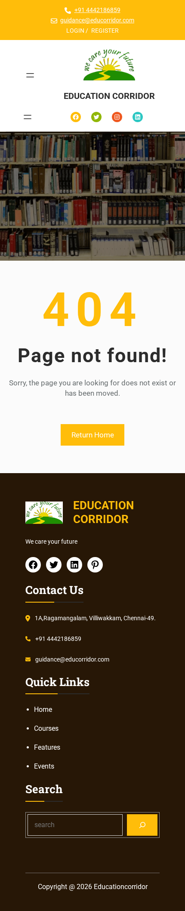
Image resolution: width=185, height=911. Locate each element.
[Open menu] (30, 75)
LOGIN (75, 30)
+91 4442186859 (97, 9)
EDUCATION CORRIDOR (109, 96)
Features (47, 747)
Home (43, 709)
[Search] (142, 824)
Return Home (92, 435)
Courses (46, 728)
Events (44, 766)
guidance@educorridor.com (97, 20)
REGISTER (105, 30)
